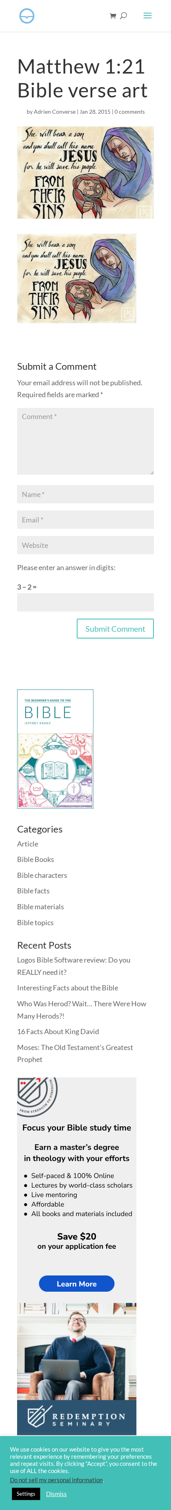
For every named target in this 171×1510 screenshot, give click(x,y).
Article (27, 843)
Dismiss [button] (56, 1494)
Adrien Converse (55, 111)
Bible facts (33, 890)
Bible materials (40, 906)
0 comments (130, 111)
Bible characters (42, 875)
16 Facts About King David (58, 1031)
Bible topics (35, 922)
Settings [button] (26, 1494)
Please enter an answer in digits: (66, 567)
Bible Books (35, 859)
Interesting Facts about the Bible (67, 987)
